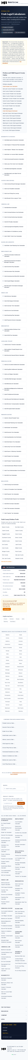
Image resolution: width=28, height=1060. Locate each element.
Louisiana (7, 663)
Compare (5, 1030)
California (7, 641)
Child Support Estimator (7, 887)
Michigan (7, 669)
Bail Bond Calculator (6, 949)
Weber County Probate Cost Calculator (12, 96)
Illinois (20, 654)
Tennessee (7, 701)
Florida (20, 647)
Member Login (8, 1037)
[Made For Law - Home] (3, 1048)
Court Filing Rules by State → (9, 764)
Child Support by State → (8, 743)
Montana (7, 676)
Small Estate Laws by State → (9, 735)
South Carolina (7, 698)
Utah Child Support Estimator (10, 111)
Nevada (17, 619)
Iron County (5, 544)
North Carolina (20, 685)
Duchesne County (6, 537)
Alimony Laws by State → (8, 739)
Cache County (5, 530)
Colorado (12, 619)
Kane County (5, 548)
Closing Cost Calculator (21, 855)
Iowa (21, 657)
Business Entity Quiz (20, 956)
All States (3, 11)
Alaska (20, 634)
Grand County (18, 541)
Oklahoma (7, 692)
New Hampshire (20, 679)
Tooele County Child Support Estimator (12, 128)
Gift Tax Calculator (5, 838)
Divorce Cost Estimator (6, 894)
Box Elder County (19, 527)
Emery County (18, 537)
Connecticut (7, 644)
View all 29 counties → (7, 561)
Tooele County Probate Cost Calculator (12, 103)
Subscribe (21, 803)
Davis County (18, 534)
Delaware (21, 644)
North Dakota (7, 689)
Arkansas (20, 638)
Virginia (20, 704)
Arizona (5, 619)
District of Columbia (7, 647)
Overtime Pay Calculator (21, 832)
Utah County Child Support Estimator (11, 116)
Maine (20, 663)
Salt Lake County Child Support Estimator (13, 113)
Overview (5, 1027)
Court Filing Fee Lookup (21, 963)
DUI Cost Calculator (6, 961)
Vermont (7, 704)
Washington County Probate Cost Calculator (13, 98)
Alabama (7, 634)
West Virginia (20, 708)
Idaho (23, 619)
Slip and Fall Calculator (6, 928)
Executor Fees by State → (8, 727)
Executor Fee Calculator (7, 835)
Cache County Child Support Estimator (12, 125)
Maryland (7, 666)
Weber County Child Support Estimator (12, 120)
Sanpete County (19, 558)
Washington (7, 708)
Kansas (7, 660)
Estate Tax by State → (7, 731)
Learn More (7, 609)
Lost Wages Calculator (6, 915)
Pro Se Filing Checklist (20, 970)
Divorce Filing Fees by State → (9, 747)
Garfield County (6, 541)
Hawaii (20, 650)
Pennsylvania (7, 695)
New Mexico (12, 621)
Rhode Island (20, 695)
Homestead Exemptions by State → (11, 751)
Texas (20, 701)
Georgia (7, 650)
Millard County (18, 548)
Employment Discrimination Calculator (18, 828)
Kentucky (20, 660)
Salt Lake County (19, 555)
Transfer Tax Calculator (20, 876)
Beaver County (5, 527)
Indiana (7, 657)
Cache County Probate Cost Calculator (12, 101)
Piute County (18, 551)
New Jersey (7, 682)
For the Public (5, 1007)
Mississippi (7, 673)
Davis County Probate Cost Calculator (12, 93)
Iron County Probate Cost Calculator (11, 106)
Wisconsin (7, 711)
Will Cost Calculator (6, 875)
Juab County (18, 544)
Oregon (20, 692)
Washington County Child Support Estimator (13, 123)
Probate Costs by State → (8, 723)
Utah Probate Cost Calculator (10, 86)
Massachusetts (20, 666)
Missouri (20, 673)
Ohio (21, 689)
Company (4, 1015)
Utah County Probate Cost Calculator (12, 91)
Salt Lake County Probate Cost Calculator (13, 89)
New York (7, 685)
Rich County (5, 555)
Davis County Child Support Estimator (12, 118)
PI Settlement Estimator (6, 925)
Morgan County (6, 551)
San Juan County (6, 558)
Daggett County (6, 534)
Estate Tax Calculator (6, 832)
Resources (4, 1011)
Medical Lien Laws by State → (9, 760)
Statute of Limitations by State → (10, 756)
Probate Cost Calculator (7, 858)
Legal (3, 1019)
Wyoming (6, 621)
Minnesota (20, 669)
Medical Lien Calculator (6, 918)
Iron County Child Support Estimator (11, 130)
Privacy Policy (20, 806)
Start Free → (6, 1033)
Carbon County (19, 530)
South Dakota (20, 698)
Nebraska (21, 676)
